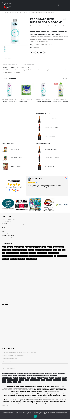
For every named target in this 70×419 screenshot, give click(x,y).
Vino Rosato (13, 258)
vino (20, 382)
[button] (59, 5)
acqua (4, 247)
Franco (16, 377)
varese (15, 382)
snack (31, 256)
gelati (55, 250)
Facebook (31, 52)
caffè (3, 250)
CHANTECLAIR (39, 99)
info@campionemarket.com (10, 233)
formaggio (43, 250)
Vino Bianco (5, 258)
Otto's (21, 380)
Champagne (15, 250)
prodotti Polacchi (53, 253)
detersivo (30, 250)
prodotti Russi (6, 256)
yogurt (34, 258)
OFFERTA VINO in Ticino (9, 368)
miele (63, 250)
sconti (43, 380)
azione (13, 373)
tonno (50, 256)
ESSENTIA (38, 45)
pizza (34, 253)
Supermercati (57, 380)
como (10, 375)
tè (54, 256)
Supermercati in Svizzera (10, 358)
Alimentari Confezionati (17, 388)
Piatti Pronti (24, 253)
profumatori (36, 47)
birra (44, 247)
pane (8, 253)
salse (26, 256)
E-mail (44, 52)
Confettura (23, 250)
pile (30, 253)
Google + (41, 52)
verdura (64, 256)
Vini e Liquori (28, 390)
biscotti (49, 247)
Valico (4, 382)
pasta (12, 253)
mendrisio (57, 377)
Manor (51, 377)
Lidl (28, 377)
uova (58, 256)
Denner (29, 375)
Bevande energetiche (30, 247)
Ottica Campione (53, 391)
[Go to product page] (9, 90)
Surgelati (21, 390)
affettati (10, 247)
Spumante (37, 256)
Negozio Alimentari (13, 380)
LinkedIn (38, 52)
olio (3, 253)
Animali (21, 247)
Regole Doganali (35, 380)
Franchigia (53, 375)
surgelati (44, 256)
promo (27, 380)
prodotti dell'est (42, 253)
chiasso (4, 375)
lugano (46, 377)
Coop (15, 375)
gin (59, 250)
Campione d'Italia (39, 373)
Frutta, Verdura (39, 388)
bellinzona (20, 373)
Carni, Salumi (29, 388)
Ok (35, 416)
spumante (49, 380)
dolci (36, 250)
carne (8, 250)
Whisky (28, 258)
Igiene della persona (52, 388)
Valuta (9, 382)
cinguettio (34, 52)
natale (4, 380)
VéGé (13, 99)
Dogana (42, 375)
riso (22, 256)
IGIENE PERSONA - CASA (46, 45)
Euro (47, 375)
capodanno (49, 373)
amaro (16, 247)
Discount (35, 375)
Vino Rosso (22, 258)
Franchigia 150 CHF (7, 377)
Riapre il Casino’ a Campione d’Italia (13, 365)
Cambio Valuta (7, 362)
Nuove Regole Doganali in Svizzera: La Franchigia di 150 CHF (19, 352)
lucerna (40, 377)
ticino (64, 380)
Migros (64, 377)
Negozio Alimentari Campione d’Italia (13, 355)
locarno (33, 377)
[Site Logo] (6, 5)
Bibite (39, 247)
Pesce (15, 390)
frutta (50, 250)
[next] (67, 19)
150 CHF (4, 373)
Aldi (9, 373)
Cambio (31, 373)
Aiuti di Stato (5, 405)
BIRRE (26, 373)
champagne (62, 373)
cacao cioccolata (58, 247)
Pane (11, 390)
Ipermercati (23, 377)
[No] (68, 414)
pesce (17, 253)
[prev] (64, 19)
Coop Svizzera (22, 375)
